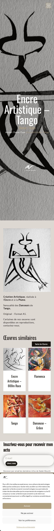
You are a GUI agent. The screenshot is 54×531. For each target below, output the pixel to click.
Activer (27, 506)
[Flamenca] (39, 359)
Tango (14, 423)
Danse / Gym (27, 127)
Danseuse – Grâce (39, 425)
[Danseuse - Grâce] (39, 406)
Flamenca (39, 376)
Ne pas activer (27, 513)
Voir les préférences (27, 520)
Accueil (8, 132)
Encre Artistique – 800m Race (14, 381)
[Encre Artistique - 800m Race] (14, 359)
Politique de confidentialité (26, 527)
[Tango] (14, 406)
